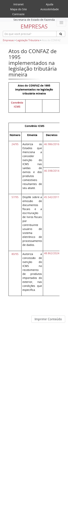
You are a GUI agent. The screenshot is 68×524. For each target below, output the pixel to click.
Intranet (18, 4)
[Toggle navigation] (61, 22)
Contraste (18, 14)
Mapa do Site (18, 9)
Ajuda (49, 4)
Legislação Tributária (27, 40)
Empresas (8, 40)
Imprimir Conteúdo (48, 319)
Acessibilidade (49, 9)
